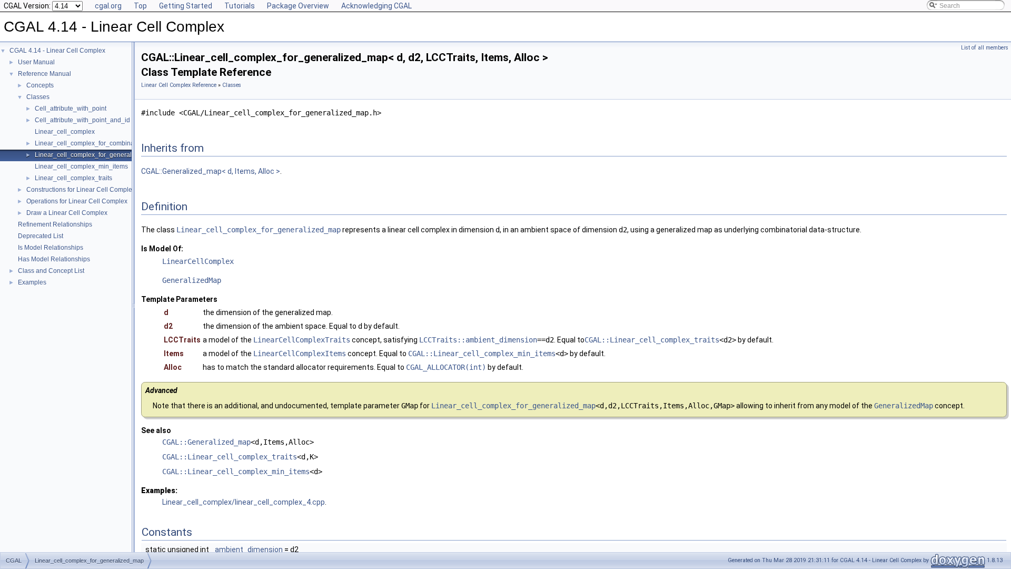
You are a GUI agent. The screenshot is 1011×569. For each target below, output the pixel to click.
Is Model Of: (162, 248)
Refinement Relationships (55, 224)
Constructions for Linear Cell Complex (80, 189)
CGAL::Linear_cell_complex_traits (651, 340)
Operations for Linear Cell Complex (76, 201)
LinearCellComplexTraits (301, 340)
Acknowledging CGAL (376, 6)
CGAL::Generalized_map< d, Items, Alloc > (210, 171)
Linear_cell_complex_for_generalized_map (97, 155)
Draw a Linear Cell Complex (66, 213)
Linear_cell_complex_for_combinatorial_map (100, 143)
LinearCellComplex (198, 261)
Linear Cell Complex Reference (178, 85)
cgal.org (108, 6)
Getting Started (185, 6)
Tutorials (239, 6)
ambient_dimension (249, 549)
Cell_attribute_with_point (70, 108)
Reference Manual (44, 73)
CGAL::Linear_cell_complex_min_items (482, 353)
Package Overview (298, 6)
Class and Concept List (51, 270)
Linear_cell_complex (65, 131)
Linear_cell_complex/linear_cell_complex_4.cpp (243, 502)
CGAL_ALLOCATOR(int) (446, 367)
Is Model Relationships (50, 247)
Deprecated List (40, 236)
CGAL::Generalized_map (206, 442)
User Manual (36, 62)
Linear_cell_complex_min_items (81, 166)
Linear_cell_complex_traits (73, 178)
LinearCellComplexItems (299, 353)
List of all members (984, 47)
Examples (32, 282)
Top (140, 6)
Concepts (40, 85)
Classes (37, 97)
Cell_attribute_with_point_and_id (82, 120)
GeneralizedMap (191, 280)
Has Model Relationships (54, 259)
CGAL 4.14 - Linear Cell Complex (57, 50)
